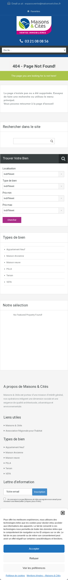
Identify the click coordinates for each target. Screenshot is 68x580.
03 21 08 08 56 (36, 41)
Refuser (34, 558)
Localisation (9, 168)
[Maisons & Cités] (34, 26)
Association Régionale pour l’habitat (24, 430)
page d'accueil (45, 103)
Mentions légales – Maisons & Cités (44, 575)
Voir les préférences (34, 567)
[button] (63, 513)
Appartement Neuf (15, 249)
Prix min (7, 192)
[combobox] (33, 174)
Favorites (35, 11)
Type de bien (10, 180)
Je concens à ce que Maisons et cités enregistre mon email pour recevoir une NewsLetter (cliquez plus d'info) (32, 500)
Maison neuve (13, 262)
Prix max (7, 204)
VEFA (9, 282)
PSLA (9, 269)
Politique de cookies (15, 575)
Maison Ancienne (15, 256)
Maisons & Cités (14, 425)
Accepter (34, 548)
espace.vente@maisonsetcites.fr (43, 3)
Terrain (9, 275)
